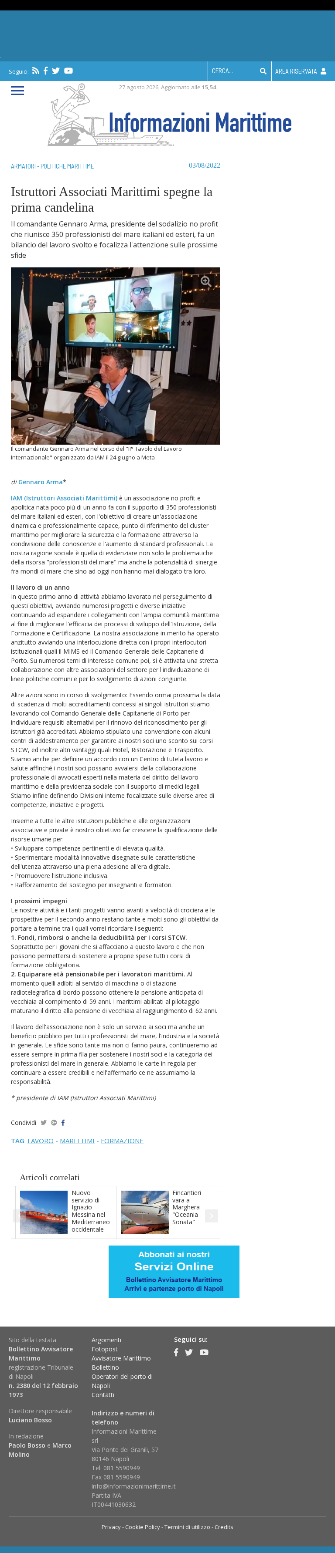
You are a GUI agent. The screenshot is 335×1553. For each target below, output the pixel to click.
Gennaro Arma (40, 482)
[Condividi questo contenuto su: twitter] (44, 1122)
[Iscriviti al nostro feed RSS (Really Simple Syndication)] (35, 70)
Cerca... (222, 70)
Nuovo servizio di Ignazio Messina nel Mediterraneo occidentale (91, 1210)
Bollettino (105, 1367)
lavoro (40, 1140)
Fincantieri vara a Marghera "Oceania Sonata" (186, 1207)
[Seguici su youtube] (68, 70)
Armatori (23, 166)
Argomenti (106, 1340)
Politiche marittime (67, 166)
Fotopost (105, 1349)
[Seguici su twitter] (56, 70)
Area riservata (296, 71)
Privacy (111, 1527)
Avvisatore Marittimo (121, 1358)
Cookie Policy (142, 1527)
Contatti (103, 1395)
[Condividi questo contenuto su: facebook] (63, 1122)
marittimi (77, 1140)
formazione (122, 1140)
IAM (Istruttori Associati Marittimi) (64, 498)
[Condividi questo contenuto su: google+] (54, 1122)
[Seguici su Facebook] (45, 70)
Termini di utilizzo (187, 1527)
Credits (224, 1527)
